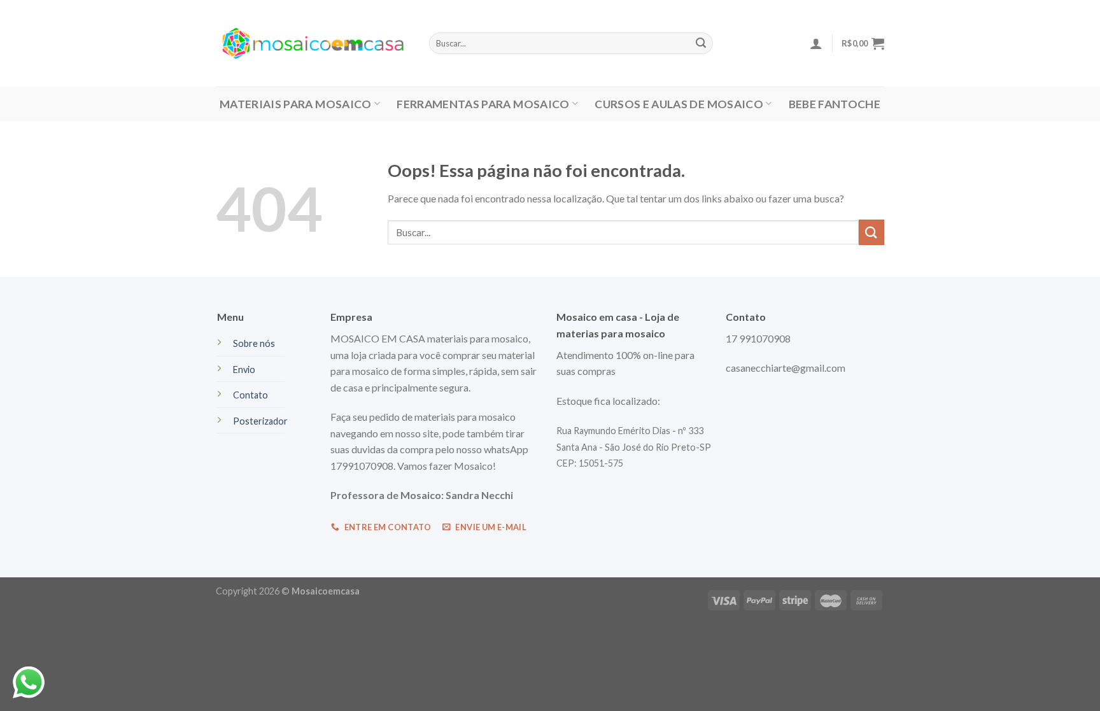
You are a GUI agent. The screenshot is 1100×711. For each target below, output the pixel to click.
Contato (250, 395)
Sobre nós (254, 343)
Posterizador (260, 421)
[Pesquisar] (701, 43)
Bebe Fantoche (835, 104)
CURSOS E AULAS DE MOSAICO (679, 104)
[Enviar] (871, 232)
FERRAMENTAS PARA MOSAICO (483, 104)
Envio (244, 369)
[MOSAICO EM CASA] (313, 43)
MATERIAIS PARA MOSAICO (296, 104)
